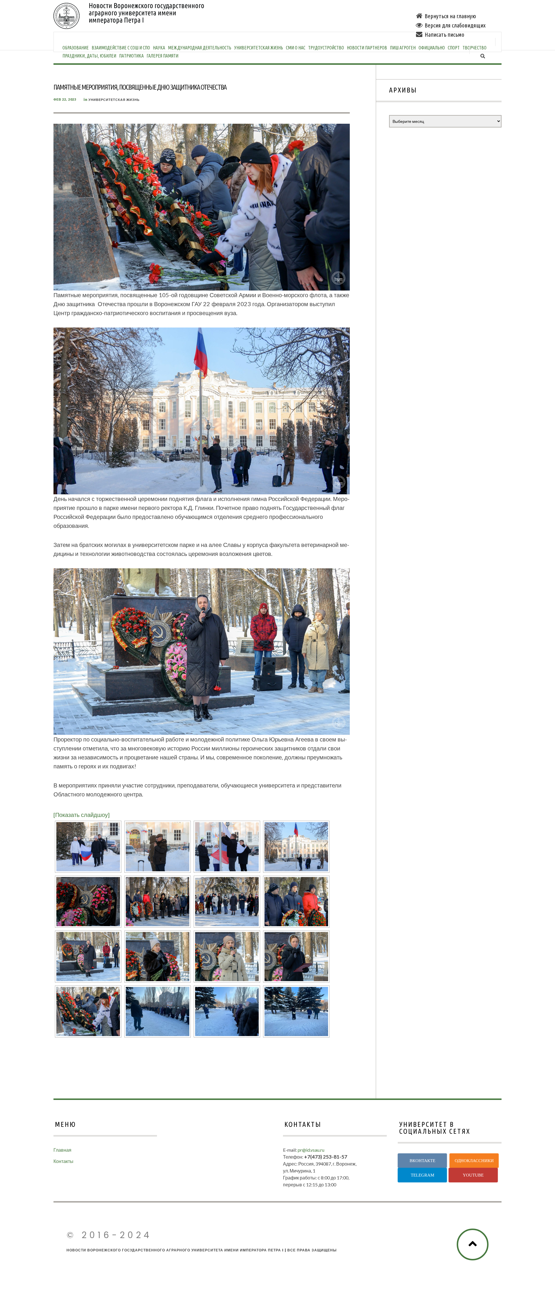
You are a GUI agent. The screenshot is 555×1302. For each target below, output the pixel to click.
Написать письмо (444, 34)
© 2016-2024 (109, 1235)
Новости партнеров (367, 47)
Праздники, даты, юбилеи (89, 55)
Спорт (454, 47)
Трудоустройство (326, 47)
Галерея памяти (162, 55)
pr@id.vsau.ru (311, 1150)
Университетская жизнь (258, 47)
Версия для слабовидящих (455, 25)
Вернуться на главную (450, 16)
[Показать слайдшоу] (81, 814)
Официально (432, 47)
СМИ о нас (295, 47)
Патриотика (131, 55)
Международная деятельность (199, 47)
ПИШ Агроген (403, 47)
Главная (62, 1150)
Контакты (63, 1161)
